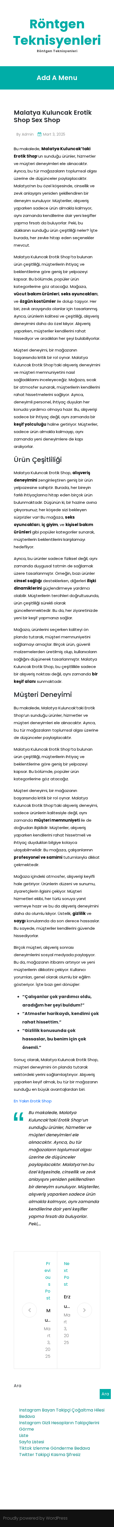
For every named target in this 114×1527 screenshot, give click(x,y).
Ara (17, 1386)
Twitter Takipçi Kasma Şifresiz (50, 1455)
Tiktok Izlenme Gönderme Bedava (54, 1448)
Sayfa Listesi (31, 1442)
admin (28, 134)
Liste (23, 1435)
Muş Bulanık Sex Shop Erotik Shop (47, 1316)
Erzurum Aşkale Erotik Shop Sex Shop (67, 1302)
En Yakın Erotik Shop (33, 1101)
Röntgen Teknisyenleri (57, 32)
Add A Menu (57, 77)
